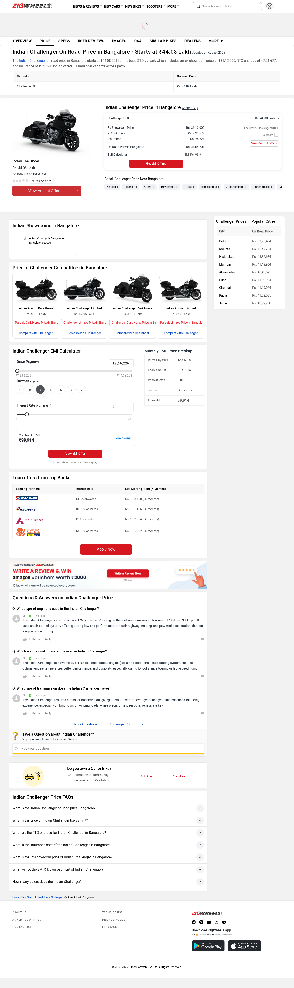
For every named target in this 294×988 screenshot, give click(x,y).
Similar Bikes (163, 41)
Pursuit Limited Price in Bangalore (182, 323)
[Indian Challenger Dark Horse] (132, 288)
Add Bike (178, 776)
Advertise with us (26, 919)
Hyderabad (226, 257)
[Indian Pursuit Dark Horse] (36, 288)
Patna (223, 295)
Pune (222, 280)
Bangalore (39, 173)
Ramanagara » (210, 186)
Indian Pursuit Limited (181, 308)
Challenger (56, 897)
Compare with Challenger (36, 333)
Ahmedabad (227, 272)
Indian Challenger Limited (84, 308)
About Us (19, 912)
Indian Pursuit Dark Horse (35, 308)
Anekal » (149, 186)
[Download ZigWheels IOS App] (244, 945)
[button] (198, 6)
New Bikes (27, 897)
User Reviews (91, 41)
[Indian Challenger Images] (56, 130)
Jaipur (223, 303)
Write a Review (40, 180)
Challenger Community (125, 724)
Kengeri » (112, 186)
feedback (109, 927)
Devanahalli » (169, 186)
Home (15, 897)
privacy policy (114, 919)
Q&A (138, 41)
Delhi (222, 241)
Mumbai (225, 264)
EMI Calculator (117, 155)
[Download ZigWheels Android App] (208, 945)
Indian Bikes (41, 897)
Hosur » (189, 186)
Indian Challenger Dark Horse (132, 308)
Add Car (146, 776)
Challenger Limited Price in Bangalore (88, 323)
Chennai (225, 288)
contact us (21, 927)
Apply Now (106, 549)
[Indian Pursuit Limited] (181, 288)
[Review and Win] (108, 575)
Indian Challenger (32, 61)
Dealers (192, 41)
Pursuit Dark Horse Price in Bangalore (40, 323)
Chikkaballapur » (236, 186)
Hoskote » (131, 186)
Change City (190, 108)
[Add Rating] (20, 180)
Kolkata (224, 249)
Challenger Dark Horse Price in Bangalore (139, 323)
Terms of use (112, 912)
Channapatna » (263, 186)
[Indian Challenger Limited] (84, 288)
